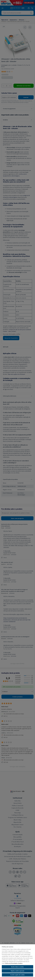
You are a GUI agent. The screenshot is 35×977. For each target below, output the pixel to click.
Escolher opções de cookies (17, 975)
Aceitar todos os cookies (17, 967)
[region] (17, 960)
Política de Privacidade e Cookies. (14, 963)
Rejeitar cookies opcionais (17, 971)
